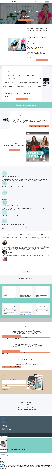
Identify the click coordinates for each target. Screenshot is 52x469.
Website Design (14, 456)
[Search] (8, 436)
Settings (9, 456)
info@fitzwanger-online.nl (6, 427)
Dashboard (6, 456)
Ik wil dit (5, 389)
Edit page (2, 456)
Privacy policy (2, 464)
